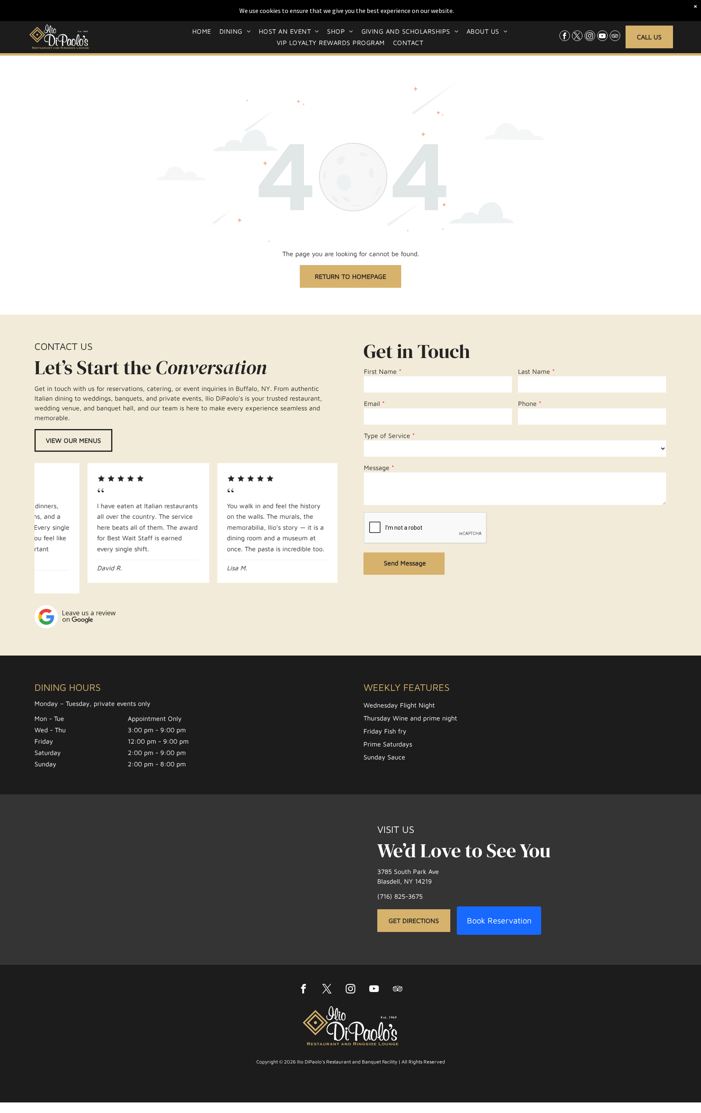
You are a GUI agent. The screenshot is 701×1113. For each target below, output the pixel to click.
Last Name (534, 371)
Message (376, 467)
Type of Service (387, 435)
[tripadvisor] (615, 36)
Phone (527, 403)
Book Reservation (499, 920)
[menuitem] (201, 31)
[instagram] (590, 36)
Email (372, 403)
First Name (380, 371)
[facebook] (564, 36)
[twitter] (577, 36)
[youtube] (602, 36)
